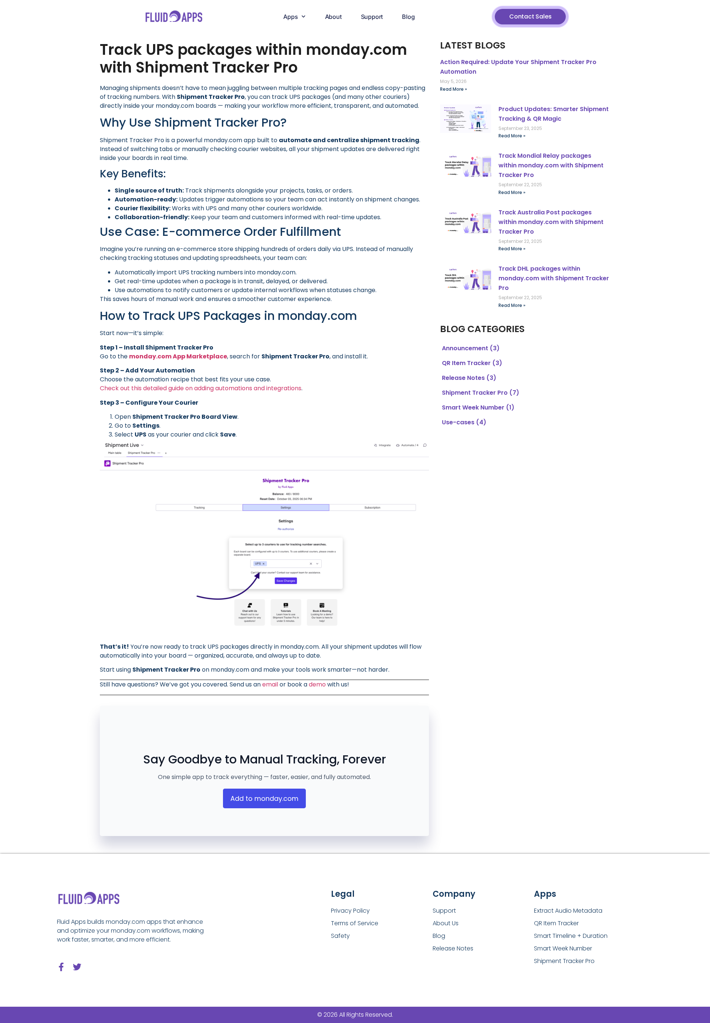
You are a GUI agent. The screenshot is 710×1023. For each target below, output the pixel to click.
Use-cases (458, 422)
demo (317, 684)
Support (372, 16)
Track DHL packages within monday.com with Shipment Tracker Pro (553, 278)
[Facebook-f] (61, 967)
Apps (290, 16)
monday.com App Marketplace (178, 356)
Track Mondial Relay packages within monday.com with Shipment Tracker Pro (551, 165)
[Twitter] (77, 967)
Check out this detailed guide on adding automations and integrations (200, 388)
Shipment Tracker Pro (475, 392)
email (270, 684)
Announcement (465, 348)
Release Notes (463, 378)
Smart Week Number (473, 407)
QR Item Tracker (466, 363)
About (333, 16)
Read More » (453, 89)
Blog (408, 16)
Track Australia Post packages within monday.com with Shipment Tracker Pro (551, 222)
